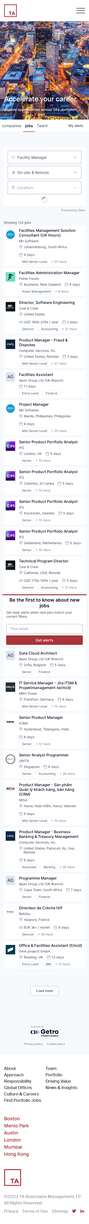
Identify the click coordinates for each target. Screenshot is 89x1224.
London (12, 1140)
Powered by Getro (73, 210)
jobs (29, 125)
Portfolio (54, 1075)
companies (11, 125)
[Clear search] (75, 157)
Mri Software (29, 241)
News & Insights (61, 1087)
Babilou (24, 914)
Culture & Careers (21, 1094)
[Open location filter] (75, 187)
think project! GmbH (34, 951)
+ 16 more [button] (45, 934)
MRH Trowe (28, 693)
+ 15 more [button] (58, 706)
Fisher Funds (29, 278)
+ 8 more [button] (62, 291)
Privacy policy (33, 1044)
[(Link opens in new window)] (74, 1211)
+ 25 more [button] (59, 261)
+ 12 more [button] (43, 744)
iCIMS (23, 723)
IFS (21, 448)
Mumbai (13, 1147)
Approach (14, 1075)
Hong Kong (16, 1154)
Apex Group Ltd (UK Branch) (41, 380)
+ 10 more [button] (43, 460)
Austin (11, 1133)
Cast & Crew (28, 308)
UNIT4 (24, 761)
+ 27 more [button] (58, 363)
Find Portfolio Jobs (22, 1100)
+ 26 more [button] (67, 867)
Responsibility (17, 1081)
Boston (12, 1119)
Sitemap (60, 1211)
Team (51, 1068)
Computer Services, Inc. (37, 351)
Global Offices (18, 1087)
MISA (23, 800)
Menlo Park (16, 1126)
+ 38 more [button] (67, 774)
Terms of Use (35, 1211)
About (10, 1068)
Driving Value (58, 1081)
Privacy (11, 1211)
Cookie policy (56, 1044)
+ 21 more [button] (69, 329)
